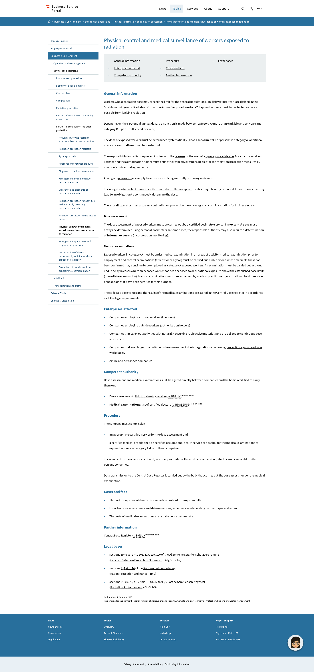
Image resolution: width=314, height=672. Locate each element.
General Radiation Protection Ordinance (136, 560)
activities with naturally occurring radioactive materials (179, 334)
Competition (63, 100)
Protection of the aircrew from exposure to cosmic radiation (75, 269)
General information (127, 61)
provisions (125, 178)
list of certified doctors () (165, 404)
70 (130, 582)
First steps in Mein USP (228, 639)
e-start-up (165, 633)
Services (192, 9)
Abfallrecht (59, 278)
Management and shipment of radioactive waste (75, 180)
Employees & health (62, 48)
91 (167, 582)
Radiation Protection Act (126, 587)
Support (223, 9)
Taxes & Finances (113, 633)
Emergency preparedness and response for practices (75, 243)
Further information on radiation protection (138, 21)
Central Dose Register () (125, 535)
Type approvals (67, 156)
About (208, 9)
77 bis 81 (143, 582)
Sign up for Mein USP (227, 633)
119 (152, 555)
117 (147, 555)
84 (151, 582)
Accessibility (155, 664)
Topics (176, 9)
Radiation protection (67, 108)
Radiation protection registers (75, 148)
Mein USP (165, 626)
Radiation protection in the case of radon (77, 217)
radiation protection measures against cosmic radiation (194, 205)
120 (158, 555)
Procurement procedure (69, 78)
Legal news (54, 639)
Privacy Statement (134, 664)
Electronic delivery (114, 639)
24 (122, 582)
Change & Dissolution (62, 300)
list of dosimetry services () (158, 396)
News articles (55, 626)
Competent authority (127, 75)
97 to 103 (137, 555)
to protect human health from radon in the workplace (157, 189)
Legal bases (225, 61)
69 (126, 582)
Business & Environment (67, 21)
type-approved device (220, 156)
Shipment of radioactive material (76, 171)
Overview (109, 626)
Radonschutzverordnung (159, 568)
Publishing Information (177, 664)
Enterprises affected (127, 68)
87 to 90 (159, 582)
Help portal (222, 626)
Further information (179, 75)
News (162, 9)
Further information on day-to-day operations (74, 117)
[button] (295, 643)
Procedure (173, 61)
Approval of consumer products (76, 163)
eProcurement (168, 639)
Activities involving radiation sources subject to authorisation (76, 139)
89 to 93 (125, 555)
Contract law (63, 93)
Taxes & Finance (59, 41)
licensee (180, 156)
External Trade (58, 293)
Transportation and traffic (67, 285)
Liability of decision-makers (71, 85)
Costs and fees (175, 68)
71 (135, 582)
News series (54, 633)
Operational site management (69, 63)
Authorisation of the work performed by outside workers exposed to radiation (75, 256)
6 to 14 (130, 568)
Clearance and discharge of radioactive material (73, 191)
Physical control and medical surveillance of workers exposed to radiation (77, 230)
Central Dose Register (230, 293)
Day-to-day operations (97, 21)
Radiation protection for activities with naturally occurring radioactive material (77, 204)
